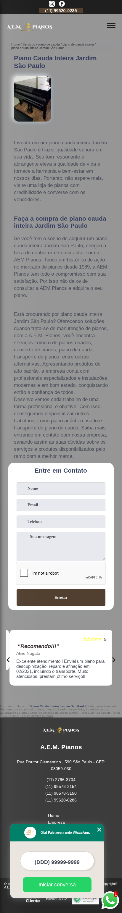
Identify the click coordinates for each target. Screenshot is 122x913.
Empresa (56, 822)
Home (53, 815)
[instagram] (52, 4)
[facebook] (62, 4)
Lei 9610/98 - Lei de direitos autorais (28, 716)
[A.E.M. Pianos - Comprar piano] (29, 34)
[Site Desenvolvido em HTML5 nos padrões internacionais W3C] (57, 899)
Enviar (60, 597)
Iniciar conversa (57, 885)
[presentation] (8, 659)
